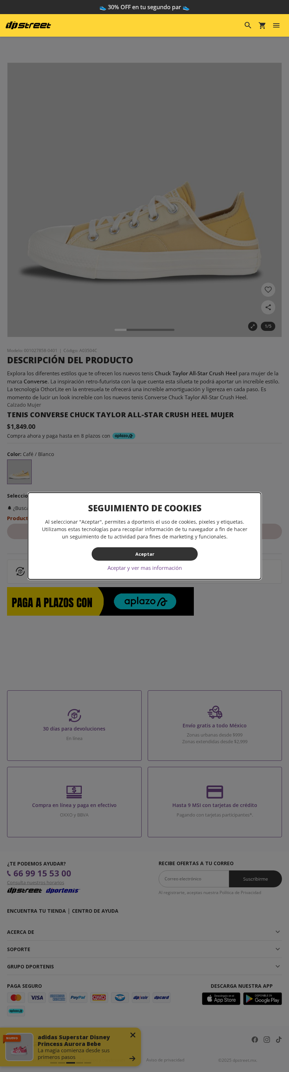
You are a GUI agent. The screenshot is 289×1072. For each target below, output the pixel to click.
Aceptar (144, 554)
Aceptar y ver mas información (144, 567)
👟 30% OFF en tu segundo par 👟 (144, 7)
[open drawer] (276, 25)
